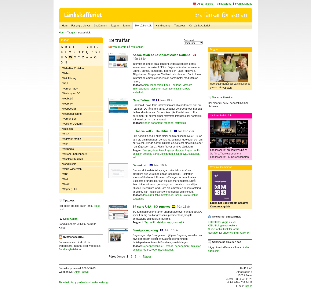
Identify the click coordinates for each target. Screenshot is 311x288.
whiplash (67, 128)
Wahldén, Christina (73, 68)
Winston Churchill (72, 159)
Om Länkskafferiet (199, 25)
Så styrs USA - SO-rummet (151, 206)
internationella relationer (147, 88)
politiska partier (151, 153)
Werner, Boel (69, 118)
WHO (65, 133)
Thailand (176, 85)
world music (69, 164)
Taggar (115, 25)
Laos (167, 85)
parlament (156, 122)
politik (196, 150)
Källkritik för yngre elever (222, 222)
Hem (64, 25)
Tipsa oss (179, 25)
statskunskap (190, 195)
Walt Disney (69, 78)
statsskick (138, 92)
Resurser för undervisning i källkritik (228, 232)
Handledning (163, 25)
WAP (65, 83)
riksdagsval (180, 153)
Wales (66, 73)
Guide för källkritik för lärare (223, 229)
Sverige (146, 150)
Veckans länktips (222, 97)
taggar (228, 87)
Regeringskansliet (152, 246)
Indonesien (156, 85)
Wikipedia (68, 148)
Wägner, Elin (69, 189)
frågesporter (172, 150)
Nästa (147, 256)
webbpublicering (72, 113)
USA (145, 222)
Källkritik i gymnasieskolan (223, 225)
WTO (65, 174)
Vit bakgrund (224, 3)
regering (168, 122)
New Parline (141, 100)
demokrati (158, 150)
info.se (248, 286)
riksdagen (167, 153)
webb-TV (67, 103)
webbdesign (69, 108)
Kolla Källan (70, 218)
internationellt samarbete (176, 88)
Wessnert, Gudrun (72, 123)
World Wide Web (72, 169)
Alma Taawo (81, 271)
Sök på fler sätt (143, 25)
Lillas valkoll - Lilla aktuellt (152, 131)
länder (146, 122)
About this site (205, 3)
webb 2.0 (67, 98)
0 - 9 (64, 62)
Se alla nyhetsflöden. (71, 249)
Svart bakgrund (243, 3)
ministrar (195, 246)
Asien (145, 85)
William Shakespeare (74, 154)
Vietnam (187, 85)
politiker (137, 153)
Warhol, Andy (70, 88)
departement (182, 246)
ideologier (186, 150)
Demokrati (140, 165)
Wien (65, 143)
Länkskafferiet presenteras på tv (228, 150)
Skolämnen (100, 25)
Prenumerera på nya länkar (127, 46)
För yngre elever (80, 25)
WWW (65, 184)
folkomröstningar (164, 195)
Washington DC (71, 93)
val (134, 157)
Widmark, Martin (71, 139)
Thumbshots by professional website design (84, 282)
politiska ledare (141, 249)
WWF (65, 179)
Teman (127, 25)
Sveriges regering (145, 230)
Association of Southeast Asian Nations (161, 54)
